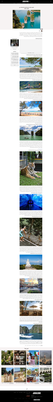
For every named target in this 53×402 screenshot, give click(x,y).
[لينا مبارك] (42, 31)
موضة (29, 392)
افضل (25, 345)
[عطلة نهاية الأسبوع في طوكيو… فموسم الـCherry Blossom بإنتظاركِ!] (33, 375)
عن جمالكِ (26, 398)
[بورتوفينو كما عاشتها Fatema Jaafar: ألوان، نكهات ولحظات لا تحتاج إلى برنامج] (33, 357)
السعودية (24, 392)
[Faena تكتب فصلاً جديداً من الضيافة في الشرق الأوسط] (20, 375)
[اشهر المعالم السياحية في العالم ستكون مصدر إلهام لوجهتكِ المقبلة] (45, 357)
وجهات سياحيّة (33, 345)
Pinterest (35, 396)
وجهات (36, 345)
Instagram (32, 396)
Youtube (32, 397)
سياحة (40, 345)
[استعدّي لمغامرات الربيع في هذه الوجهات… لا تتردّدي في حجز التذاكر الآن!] (7, 375)
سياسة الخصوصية (15, 398)
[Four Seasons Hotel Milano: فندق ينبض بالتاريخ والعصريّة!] (45, 375)
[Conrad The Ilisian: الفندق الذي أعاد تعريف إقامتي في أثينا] (20, 357)
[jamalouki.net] (26, 1)
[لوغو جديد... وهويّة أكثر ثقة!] (31, 46)
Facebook (38, 396)
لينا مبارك (40, 30)
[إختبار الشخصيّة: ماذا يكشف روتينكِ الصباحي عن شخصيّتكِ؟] (14, 42)
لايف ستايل (15, 392)
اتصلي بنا (29, 398)
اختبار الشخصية (28, 393)
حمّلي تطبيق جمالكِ (37, 398)
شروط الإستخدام (19, 398)
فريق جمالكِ (23, 398)
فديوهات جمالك (20, 392)
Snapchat (41, 396)
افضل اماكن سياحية (29, 345)
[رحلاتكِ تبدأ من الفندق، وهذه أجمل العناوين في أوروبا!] (7, 357)
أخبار (17, 392)
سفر (38, 345)
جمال (27, 392)
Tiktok (35, 397)
